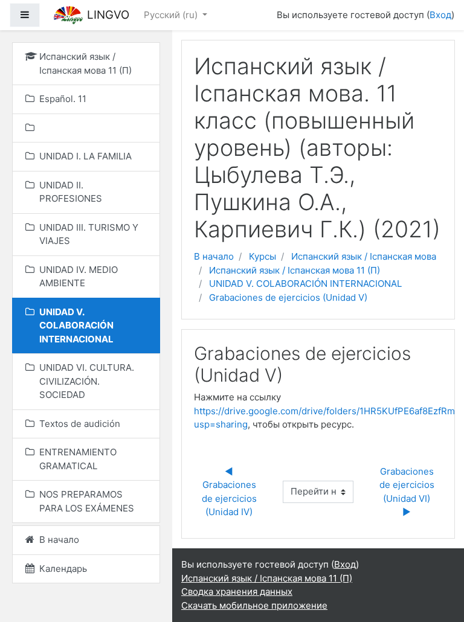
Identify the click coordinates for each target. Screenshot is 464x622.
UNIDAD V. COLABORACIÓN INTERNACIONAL (305, 283)
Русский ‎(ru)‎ (172, 15)
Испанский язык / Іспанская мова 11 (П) (294, 270)
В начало (214, 256)
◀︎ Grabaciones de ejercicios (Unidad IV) (230, 492)
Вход (440, 15)
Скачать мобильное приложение (254, 605)
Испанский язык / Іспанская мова (363, 256)
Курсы (262, 256)
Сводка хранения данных (236, 591)
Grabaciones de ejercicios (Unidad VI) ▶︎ (408, 492)
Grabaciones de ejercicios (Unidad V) (288, 297)
